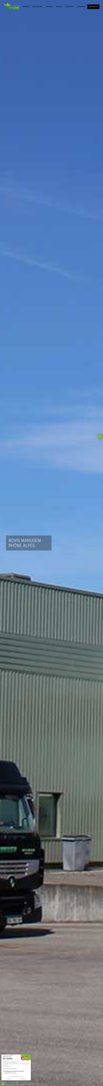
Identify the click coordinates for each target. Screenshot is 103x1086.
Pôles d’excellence (37, 6)
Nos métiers (26, 6)
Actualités (59, 6)
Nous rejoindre (81, 6)
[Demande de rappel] (100, 436)
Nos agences (49, 6)
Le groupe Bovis (69, 6)
